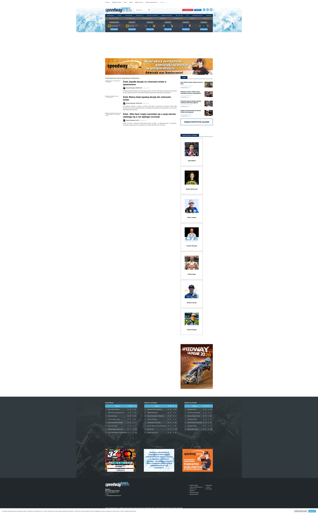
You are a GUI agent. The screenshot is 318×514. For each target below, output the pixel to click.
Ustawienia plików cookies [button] (301, 511)
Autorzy (125, 2)
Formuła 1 (192, 18)
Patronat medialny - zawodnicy (189, 135)
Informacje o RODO (193, 494)
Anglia (137, 120)
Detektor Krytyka (178, 18)
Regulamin (192, 490)
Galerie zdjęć (209, 489)
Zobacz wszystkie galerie (196, 122)
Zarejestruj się (209, 485)
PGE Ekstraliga (128, 15)
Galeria (184, 77)
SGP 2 (187, 15)
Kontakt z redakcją (193, 485)
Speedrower (163, 18)
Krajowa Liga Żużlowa (166, 15)
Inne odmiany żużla (147, 18)
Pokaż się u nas (192, 489)
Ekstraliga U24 (139, 15)
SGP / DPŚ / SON (179, 15)
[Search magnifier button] (149, 10)
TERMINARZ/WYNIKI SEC (197, 15)
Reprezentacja (110, 15)
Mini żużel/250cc (130, 18)
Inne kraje (208, 15)
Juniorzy (120, 15)
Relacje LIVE (206, 18)
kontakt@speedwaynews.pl (114, 495)
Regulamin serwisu (139, 2)
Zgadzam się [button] (312, 511)
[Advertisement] (159, 45)
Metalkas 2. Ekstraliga (152, 15)
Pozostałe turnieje (113, 18)
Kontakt (131, 2)
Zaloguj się (162, 2)
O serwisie (107, 2)
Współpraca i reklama (116, 2)
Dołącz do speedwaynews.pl (151, 2)
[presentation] (103, 25)
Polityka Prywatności (194, 492)
